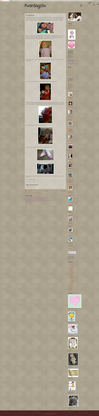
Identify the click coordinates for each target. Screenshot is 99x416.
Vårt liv (69, 100)
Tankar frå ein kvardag (70, 196)
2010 (70, 287)
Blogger (54, 413)
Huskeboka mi (71, 270)
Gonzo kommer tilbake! (70, 86)
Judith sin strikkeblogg (70, 129)
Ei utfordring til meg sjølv (72, 278)
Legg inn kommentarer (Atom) (34, 193)
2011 (70, 285)
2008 (70, 290)
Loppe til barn (70, 130)
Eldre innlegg (63, 191)
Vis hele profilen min (71, 27)
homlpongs (70, 153)
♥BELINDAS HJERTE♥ (70, 227)
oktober (71, 265)
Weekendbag (73, 165)
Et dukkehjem (72, 272)
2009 (70, 288)
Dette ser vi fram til (72, 275)
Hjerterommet (70, 185)
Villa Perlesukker (70, 85)
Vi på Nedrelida (70, 172)
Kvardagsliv (35, 6)
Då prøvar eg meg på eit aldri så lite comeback (72, 282)
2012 (70, 263)
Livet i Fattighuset (70, 216)
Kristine (69, 134)
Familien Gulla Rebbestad (70, 205)
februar (71, 266)
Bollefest (71, 273)
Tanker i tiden (70, 180)
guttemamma (70, 91)
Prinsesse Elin (70, 245)
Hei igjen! (73, 174)
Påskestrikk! (73, 199)
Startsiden (45, 191)
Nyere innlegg (28, 191)
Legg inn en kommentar (31, 186)
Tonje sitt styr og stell (70, 162)
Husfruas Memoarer (70, 120)
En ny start (73, 103)
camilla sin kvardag (70, 236)
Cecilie (70, 25)
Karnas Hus (70, 248)
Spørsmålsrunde (72, 268)
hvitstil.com (70, 143)
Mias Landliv (70, 109)
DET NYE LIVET (70, 181)
